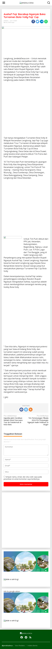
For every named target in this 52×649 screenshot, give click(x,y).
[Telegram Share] (42, 21)
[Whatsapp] (46, 21)
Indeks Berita (32, 645)
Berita (5, 22)
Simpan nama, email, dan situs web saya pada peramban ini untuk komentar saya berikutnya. (23, 478)
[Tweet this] (37, 21)
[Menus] (4, 3)
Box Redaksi (20, 645)
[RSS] (31, 409)
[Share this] (33, 21)
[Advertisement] (26, 110)
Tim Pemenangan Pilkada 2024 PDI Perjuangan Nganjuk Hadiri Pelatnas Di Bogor (37, 420)
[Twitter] (26, 409)
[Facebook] (21, 409)
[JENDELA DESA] (26, 2)
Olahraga (11, 22)
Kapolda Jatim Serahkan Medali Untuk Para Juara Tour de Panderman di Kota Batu (13, 420)
